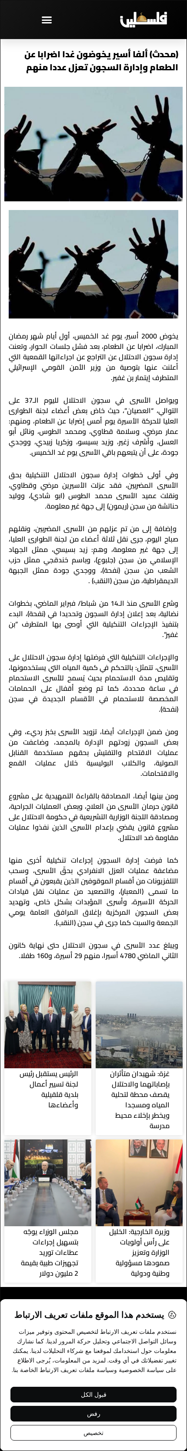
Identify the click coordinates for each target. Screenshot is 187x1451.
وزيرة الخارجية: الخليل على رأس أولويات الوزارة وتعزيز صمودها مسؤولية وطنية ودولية (139, 1252)
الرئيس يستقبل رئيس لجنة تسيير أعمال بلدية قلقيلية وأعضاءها (49, 1089)
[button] (47, 19)
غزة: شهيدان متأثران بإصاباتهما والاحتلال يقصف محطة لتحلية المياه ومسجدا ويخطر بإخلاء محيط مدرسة (140, 1099)
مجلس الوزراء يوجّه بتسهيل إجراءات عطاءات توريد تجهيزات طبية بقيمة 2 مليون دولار (49, 1252)
